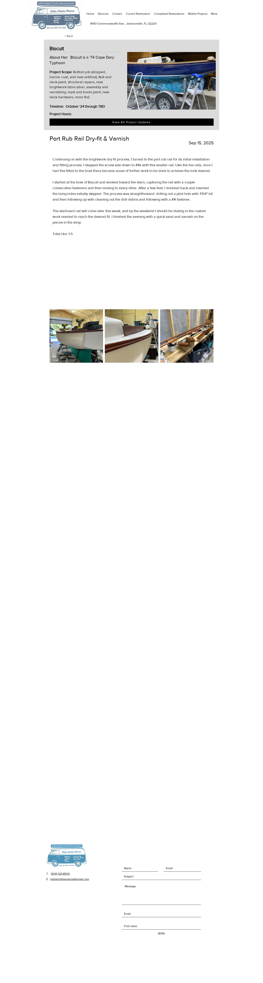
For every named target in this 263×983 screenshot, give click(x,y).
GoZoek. (160, 944)
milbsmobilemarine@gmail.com (69, 879)
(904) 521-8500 (60, 873)
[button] (76, 36)
